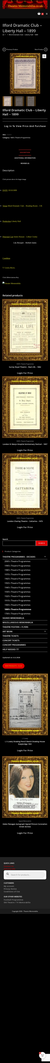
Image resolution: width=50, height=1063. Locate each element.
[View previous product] (4, 49)
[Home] (3, 35)
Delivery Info (9, 869)
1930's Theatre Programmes (17, 591)
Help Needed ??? (11, 649)
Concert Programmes (14, 645)
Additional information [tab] (25, 158)
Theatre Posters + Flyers (15, 627)
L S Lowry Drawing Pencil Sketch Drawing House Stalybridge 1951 (25, 742)
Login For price (25, 373)
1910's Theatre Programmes (17, 600)
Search (5, 539)
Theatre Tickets (11, 636)
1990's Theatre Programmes (17, 565)
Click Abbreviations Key (11, 277)
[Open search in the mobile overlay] (25, 874)
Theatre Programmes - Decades (19, 556)
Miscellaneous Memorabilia (18, 622)
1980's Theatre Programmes (17, 570)
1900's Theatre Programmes (17, 605)
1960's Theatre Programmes (17, 578)
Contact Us (9, 866)
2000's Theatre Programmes (17, 561)
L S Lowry (25, 738)
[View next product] (45, 49)
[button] (44, 56)
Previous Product (12, 49)
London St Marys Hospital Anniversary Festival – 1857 (25, 444)
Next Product (39, 49)
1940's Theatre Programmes (17, 587)
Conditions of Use (12, 891)
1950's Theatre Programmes (17, 583)
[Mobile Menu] (46, 14)
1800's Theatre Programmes (20, 137)
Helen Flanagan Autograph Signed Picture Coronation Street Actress (25, 825)
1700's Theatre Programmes (17, 613)
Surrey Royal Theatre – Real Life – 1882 (25, 367)
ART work (7, 631)
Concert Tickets (11, 640)
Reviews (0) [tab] (25, 163)
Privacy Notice (10, 889)
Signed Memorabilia (13, 618)
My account (9, 886)
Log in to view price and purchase (25, 126)
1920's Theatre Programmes (17, 596)
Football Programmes (13, 900)
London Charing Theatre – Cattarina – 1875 (25, 521)
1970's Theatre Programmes (17, 574)
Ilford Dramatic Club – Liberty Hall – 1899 (23, 35)
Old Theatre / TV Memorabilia (17, 902)
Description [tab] (25, 152)
